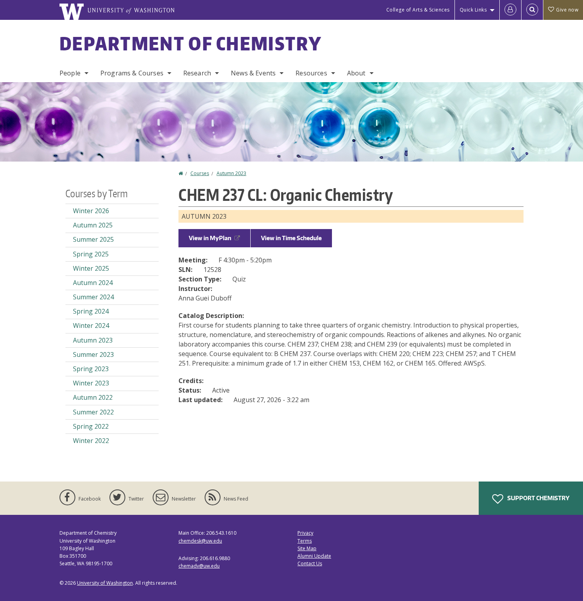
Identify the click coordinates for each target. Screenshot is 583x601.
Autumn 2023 (231, 173)
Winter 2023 (91, 383)
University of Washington (105, 583)
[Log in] (510, 10)
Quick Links (473, 9)
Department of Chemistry (190, 43)
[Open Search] (532, 10)
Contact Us (309, 563)
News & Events (253, 73)
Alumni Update (314, 556)
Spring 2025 (91, 254)
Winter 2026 (91, 210)
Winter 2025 (91, 268)
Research (197, 73)
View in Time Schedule (291, 238)
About (356, 73)
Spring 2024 (91, 311)
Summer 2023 (93, 354)
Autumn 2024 (93, 282)
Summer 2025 (93, 239)
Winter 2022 (91, 440)
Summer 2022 (93, 412)
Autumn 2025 (93, 225)
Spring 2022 (91, 426)
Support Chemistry (538, 498)
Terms (304, 540)
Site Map (306, 548)
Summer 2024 (93, 297)
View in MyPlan (210, 238)
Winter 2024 (91, 325)
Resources (311, 73)
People (70, 73)
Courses (199, 173)
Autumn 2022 (93, 397)
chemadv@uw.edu (199, 565)
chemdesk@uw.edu (200, 540)
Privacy (305, 533)
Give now (567, 9)
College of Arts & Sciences (418, 9)
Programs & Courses (131, 73)
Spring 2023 (91, 368)
